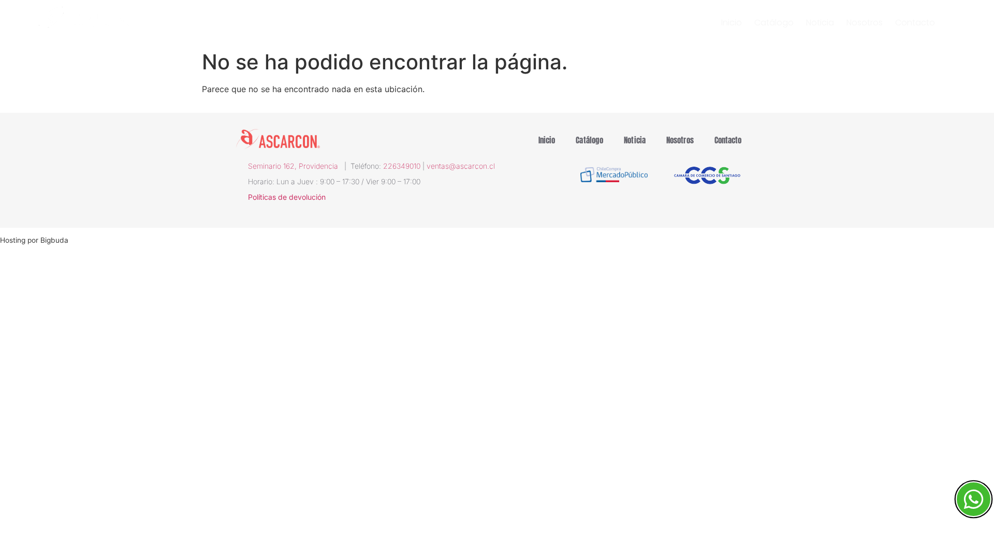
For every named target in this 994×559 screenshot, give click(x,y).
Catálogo (774, 23)
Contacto (915, 23)
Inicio (731, 23)
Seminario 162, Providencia (296, 165)
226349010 (401, 165)
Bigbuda (54, 240)
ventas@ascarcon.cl (461, 165)
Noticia (820, 23)
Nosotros (864, 23)
